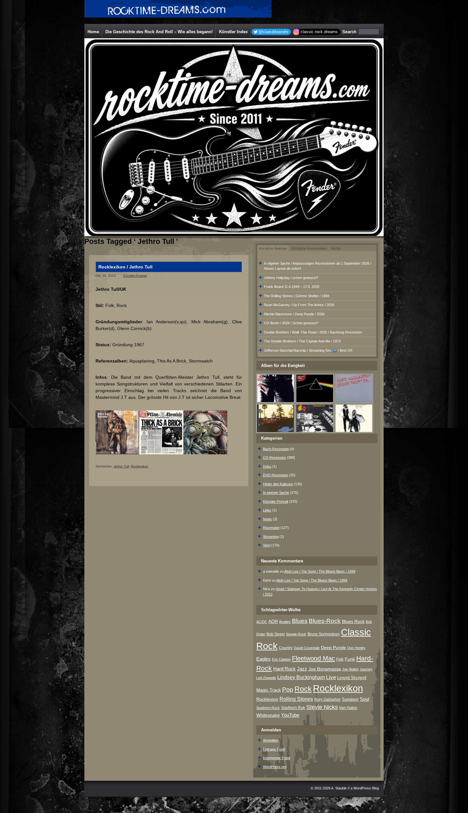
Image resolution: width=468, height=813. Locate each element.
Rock (303, 689)
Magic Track (268, 689)
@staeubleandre (273, 31)
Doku (267, 466)
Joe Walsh (350, 669)
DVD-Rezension (275, 475)
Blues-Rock (325, 620)
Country (286, 648)
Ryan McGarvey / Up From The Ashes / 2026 (299, 305)
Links (267, 510)
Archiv (336, 248)
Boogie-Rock (296, 634)
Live (331, 677)
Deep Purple (333, 647)
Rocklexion (267, 699)
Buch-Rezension (276, 449)
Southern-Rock (268, 708)
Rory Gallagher (327, 699)
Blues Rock (353, 621)
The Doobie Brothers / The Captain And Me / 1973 (302, 341)
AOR (273, 621)
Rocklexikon (139, 466)
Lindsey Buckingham (301, 677)
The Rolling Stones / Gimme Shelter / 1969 (296, 296)
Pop (287, 689)
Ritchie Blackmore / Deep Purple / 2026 (294, 314)
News (267, 519)
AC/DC (261, 622)
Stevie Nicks (322, 707)
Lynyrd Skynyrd (351, 677)
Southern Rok (293, 708)
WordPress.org (275, 767)
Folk (340, 659)
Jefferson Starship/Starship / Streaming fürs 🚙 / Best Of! (308, 350)
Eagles (263, 659)
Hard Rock (284, 668)
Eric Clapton (281, 659)
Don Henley (356, 648)
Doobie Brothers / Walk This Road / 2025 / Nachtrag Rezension (313, 332)
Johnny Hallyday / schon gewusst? (291, 278)
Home (93, 31)
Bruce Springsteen (324, 634)
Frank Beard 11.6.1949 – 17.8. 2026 (291, 287)
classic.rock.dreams (319, 31)
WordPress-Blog (366, 788)
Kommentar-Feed (276, 758)
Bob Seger (275, 634)
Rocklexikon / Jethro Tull (125, 266)
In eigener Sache (276, 492)
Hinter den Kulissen (278, 484)
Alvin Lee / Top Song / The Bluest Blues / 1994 (319, 571)
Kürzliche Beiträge (273, 248)
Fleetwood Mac (313, 658)
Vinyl (266, 545)
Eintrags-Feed (274, 749)
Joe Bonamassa (324, 669)
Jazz (302, 668)
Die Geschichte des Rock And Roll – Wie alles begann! (159, 31)
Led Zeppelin (266, 678)
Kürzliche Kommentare (309, 248)
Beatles (285, 622)
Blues (300, 621)
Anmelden (270, 740)
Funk (350, 659)
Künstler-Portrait (135, 275)
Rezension (271, 528)
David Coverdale (307, 648)
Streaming (271, 536)
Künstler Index (233, 31)
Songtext (350, 699)
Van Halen (348, 708)
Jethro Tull (121, 466)
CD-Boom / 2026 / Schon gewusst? (291, 323)
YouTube (290, 715)
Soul (364, 699)
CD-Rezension (274, 457)
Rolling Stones (296, 699)
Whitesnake (268, 715)
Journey (366, 669)
